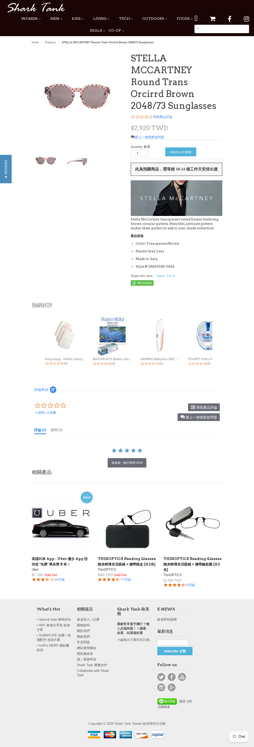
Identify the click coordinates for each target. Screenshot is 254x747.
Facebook (172, 677)
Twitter (161, 677)
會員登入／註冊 (88, 619)
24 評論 (59, 579)
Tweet (160, 276)
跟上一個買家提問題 (149, 137)
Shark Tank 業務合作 (92, 665)
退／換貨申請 (86, 659)
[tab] (40, 431)
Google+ (172, 687)
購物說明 (83, 625)
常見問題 (83, 642)
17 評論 (125, 579)
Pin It (171, 276)
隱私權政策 (85, 653)
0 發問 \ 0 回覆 (45, 412)
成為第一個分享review (127, 463)
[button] (199, 417)
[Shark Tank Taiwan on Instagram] (246, 19)
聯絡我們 (83, 636)
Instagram (161, 687)
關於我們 (83, 631)
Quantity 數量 (140, 147)
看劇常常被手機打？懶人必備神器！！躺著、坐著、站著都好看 (133, 628)
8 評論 (190, 585)
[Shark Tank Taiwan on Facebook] (229, 19)
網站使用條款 (86, 648)
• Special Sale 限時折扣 (54, 619)
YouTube (182, 677)
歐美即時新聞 (167, 619)
